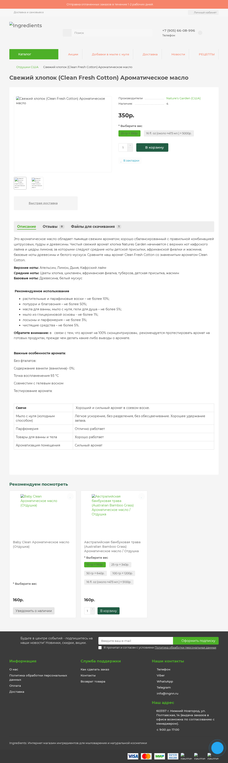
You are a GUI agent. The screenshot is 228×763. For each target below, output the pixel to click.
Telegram (164, 687)
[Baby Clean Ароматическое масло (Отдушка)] (43, 514)
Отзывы (53, 226)
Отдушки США (27, 67)
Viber (161, 675)
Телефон (163, 669)
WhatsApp (165, 681)
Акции (73, 54)
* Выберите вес (130, 126)
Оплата (15, 685)
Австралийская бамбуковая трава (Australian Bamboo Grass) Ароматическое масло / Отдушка (112, 546)
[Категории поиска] (67, 33)
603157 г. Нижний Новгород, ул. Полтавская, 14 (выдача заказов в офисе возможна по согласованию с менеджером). (185, 717)
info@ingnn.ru (167, 693)
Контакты (88, 675)
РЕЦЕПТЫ (207, 54)
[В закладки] (70, 496)
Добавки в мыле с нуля (110, 54)
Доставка (150, 54)
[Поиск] (147, 32)
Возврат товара (93, 681)
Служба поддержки (101, 661)
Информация (23, 661)
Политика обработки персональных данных (38, 677)
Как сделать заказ (95, 669)
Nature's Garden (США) (183, 98)
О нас (13, 669)
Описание (26, 226)
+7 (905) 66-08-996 (178, 30)
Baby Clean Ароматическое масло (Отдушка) (41, 544)
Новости (178, 54)
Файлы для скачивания (95, 226)
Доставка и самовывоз (29, 12)
